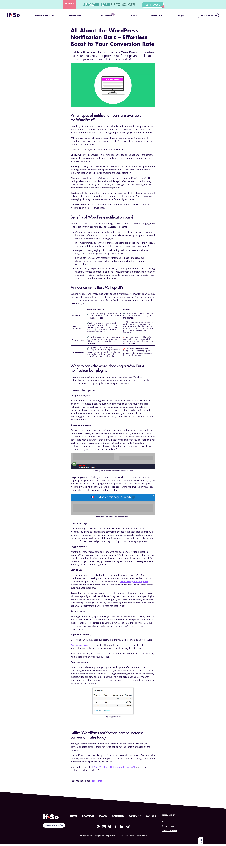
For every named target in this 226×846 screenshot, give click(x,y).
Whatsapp (98, 826)
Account (135, 816)
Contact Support (168, 826)
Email (104, 826)
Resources (157, 15)
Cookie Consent (141, 836)
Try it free (96, 780)
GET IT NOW (151, 4)
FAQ (163, 821)
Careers (151, 816)
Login (181, 15)
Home (73, 816)
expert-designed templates (134, 581)
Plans (133, 15)
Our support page (80, 645)
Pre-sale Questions (169, 830)
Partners (118, 816)
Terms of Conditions (116, 836)
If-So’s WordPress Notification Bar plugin (112, 767)
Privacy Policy (129, 836)
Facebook (115, 826)
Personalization (44, 15)
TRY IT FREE (207, 15)
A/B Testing (105, 15)
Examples (88, 816)
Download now (54, 825)
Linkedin (121, 826)
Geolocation (76, 15)
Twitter (110, 826)
